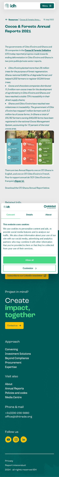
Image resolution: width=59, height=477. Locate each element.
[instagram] (16, 439)
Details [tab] (29, 214)
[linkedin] (23, 439)
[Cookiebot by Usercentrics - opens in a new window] (44, 207)
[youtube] (8, 439)
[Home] (10, 6)
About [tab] (48, 214)
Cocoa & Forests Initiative (38, 50)
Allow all (29, 260)
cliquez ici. (19, 180)
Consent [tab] (10, 214)
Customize (28, 268)
